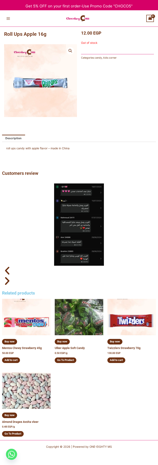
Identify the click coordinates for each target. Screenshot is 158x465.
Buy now (10, 341)
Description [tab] (13, 138)
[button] (70, 51)
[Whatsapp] (11, 454)
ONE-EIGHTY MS (100, 446)
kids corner (110, 57)
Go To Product (65, 360)
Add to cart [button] (11, 360)
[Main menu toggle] (8, 18)
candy (98, 57)
